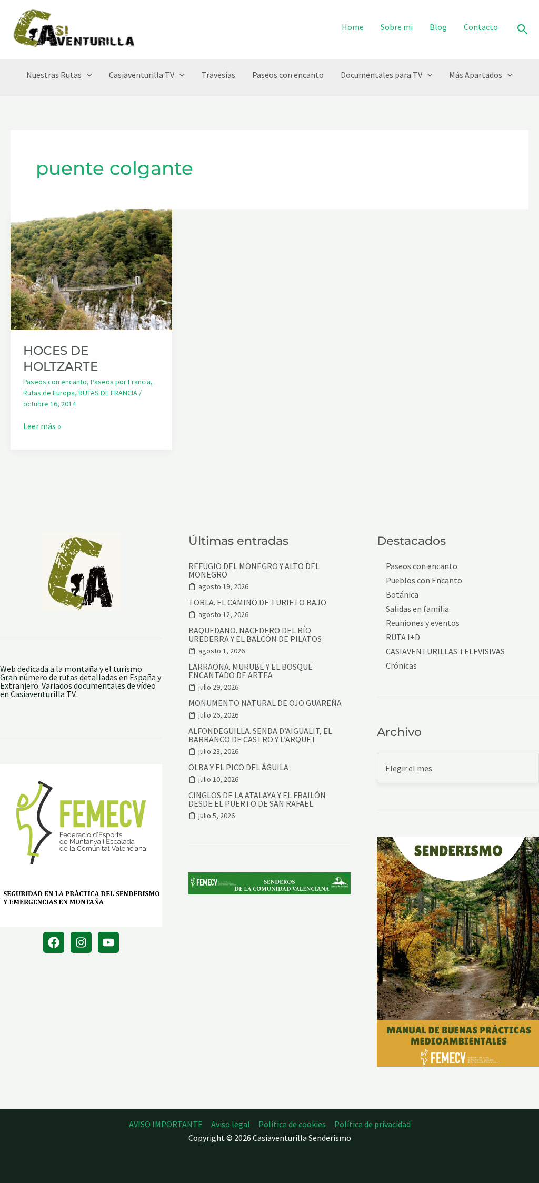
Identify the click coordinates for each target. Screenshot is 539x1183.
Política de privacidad (372, 1124)
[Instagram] (81, 942)
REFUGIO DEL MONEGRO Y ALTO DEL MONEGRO (254, 570)
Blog (438, 27)
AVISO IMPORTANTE (166, 1124)
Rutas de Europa (49, 392)
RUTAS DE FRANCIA (107, 392)
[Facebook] (53, 942)
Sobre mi (397, 27)
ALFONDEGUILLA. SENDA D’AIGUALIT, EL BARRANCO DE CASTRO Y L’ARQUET (260, 735)
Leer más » (42, 426)
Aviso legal (230, 1124)
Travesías (218, 74)
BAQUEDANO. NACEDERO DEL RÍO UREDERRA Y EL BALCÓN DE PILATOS (255, 634)
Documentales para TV (381, 74)
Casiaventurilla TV (141, 74)
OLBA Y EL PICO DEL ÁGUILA (238, 767)
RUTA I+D (403, 637)
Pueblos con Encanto (424, 580)
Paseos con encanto (288, 74)
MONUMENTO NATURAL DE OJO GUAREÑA (265, 703)
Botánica (402, 594)
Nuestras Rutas (54, 74)
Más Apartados (475, 74)
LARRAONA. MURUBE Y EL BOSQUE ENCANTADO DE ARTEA (250, 670)
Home (353, 27)
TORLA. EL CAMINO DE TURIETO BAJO (257, 602)
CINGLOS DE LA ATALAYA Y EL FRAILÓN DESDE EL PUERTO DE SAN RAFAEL (257, 799)
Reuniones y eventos (423, 623)
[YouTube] (108, 942)
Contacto (481, 27)
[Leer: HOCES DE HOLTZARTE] (91, 268)
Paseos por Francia (121, 381)
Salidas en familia (417, 608)
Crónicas (401, 665)
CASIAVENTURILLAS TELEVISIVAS (445, 651)
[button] (522, 30)
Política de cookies (292, 1124)
